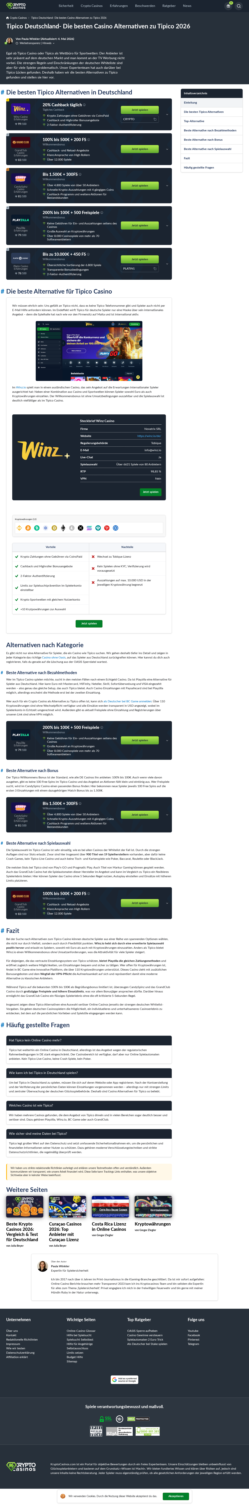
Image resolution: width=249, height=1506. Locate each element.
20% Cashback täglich (62, 105)
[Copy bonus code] (154, 119)
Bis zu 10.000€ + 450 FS (64, 254)
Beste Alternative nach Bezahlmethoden (210, 130)
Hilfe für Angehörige (80, 1344)
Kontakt (11, 1335)
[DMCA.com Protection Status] (138, 1419)
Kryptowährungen (153, 1224)
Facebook (194, 1335)
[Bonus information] (84, 105)
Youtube (193, 1330)
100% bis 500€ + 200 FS (64, 140)
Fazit (187, 158)
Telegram (193, 1344)
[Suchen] (239, 6)
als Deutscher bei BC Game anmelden (127, 701)
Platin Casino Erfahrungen (20, 267)
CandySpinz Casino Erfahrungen (21, 189)
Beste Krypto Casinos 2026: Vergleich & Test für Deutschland (22, 1232)
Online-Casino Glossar (81, 1330)
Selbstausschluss (77, 1348)
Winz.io (21, 387)
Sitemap (72, 1361)
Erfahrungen (119, 6)
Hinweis (46, 43)
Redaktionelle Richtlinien (22, 1339)
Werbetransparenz (30, 43)
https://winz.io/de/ (149, 436)
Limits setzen (75, 1352)
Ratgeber (169, 6)
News (187, 6)
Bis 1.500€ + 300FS (60, 175)
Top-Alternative (194, 121)
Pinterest (193, 1339)
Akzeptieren (175, 1496)
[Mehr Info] (167, 114)
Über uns (12, 1330)
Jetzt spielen (140, 109)
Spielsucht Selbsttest (80, 1339)
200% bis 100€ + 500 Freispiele (71, 213)
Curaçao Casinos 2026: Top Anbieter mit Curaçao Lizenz (65, 1232)
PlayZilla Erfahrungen (21, 229)
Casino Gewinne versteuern (145, 1335)
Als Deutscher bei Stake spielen (147, 1344)
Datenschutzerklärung (20, 1352)
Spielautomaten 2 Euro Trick (145, 1339)
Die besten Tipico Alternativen (204, 111)
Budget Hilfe (75, 1357)
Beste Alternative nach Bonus (203, 139)
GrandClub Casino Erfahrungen (21, 153)
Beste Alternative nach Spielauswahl (207, 149)
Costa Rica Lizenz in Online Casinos (109, 1227)
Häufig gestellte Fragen (199, 167)
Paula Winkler (60, 1266)
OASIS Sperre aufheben (142, 1330)
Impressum (13, 1344)
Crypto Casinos (92, 6)
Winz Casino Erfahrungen (21, 118)
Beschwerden (145, 6)
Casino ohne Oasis (54, 657)
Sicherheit (66, 6)
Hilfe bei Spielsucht (79, 1335)
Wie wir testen (15, 1348)
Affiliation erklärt (17, 1357)
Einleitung (190, 102)
